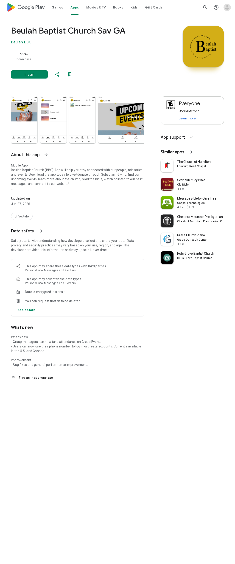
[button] (24, 119)
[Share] (56, 74)
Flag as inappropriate (32, 377)
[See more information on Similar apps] (190, 152)
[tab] (57, 7)
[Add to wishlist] (69, 74)
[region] (84, 56)
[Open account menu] (227, 7)
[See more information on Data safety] (40, 231)
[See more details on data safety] (26, 309)
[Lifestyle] (22, 216)
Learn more (187, 118)
